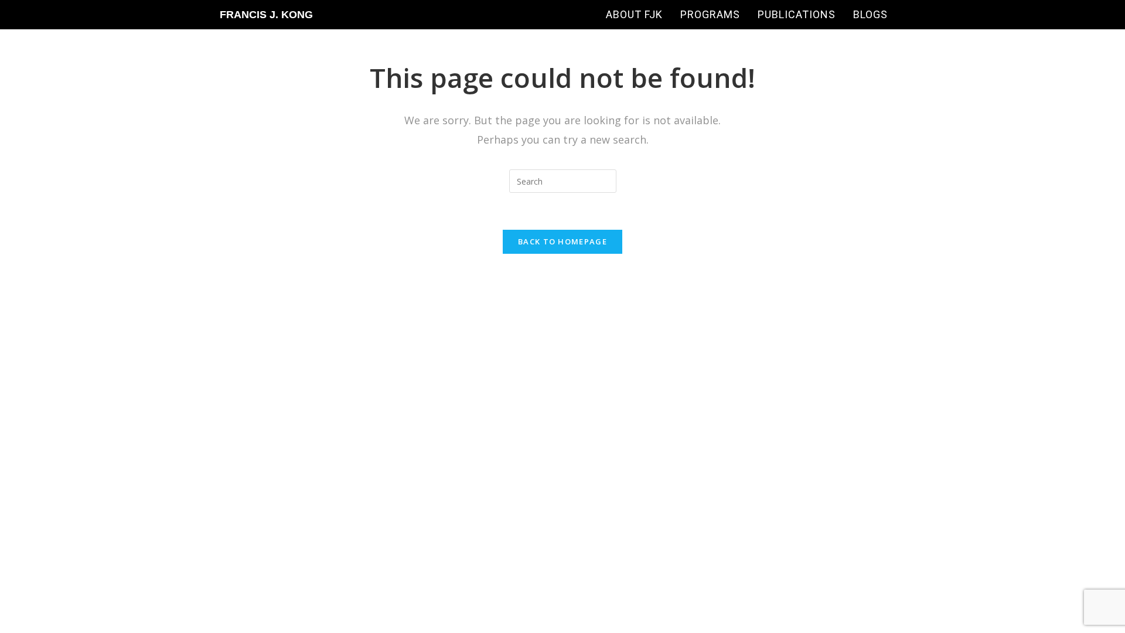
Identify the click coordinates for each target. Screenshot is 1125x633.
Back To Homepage (562, 241)
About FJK (634, 14)
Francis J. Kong (266, 15)
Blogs (870, 14)
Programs (710, 14)
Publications (797, 14)
